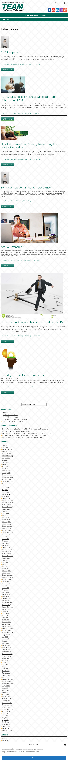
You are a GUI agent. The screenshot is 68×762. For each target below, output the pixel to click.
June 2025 (5, 462)
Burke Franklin (6, 435)
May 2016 (5, 692)
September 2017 (7, 658)
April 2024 (5, 492)
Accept (34, 758)
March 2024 (6, 494)
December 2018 (7, 626)
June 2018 (5, 639)
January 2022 (6, 547)
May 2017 (5, 666)
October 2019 (6, 605)
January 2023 (6, 524)
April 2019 (5, 618)
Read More (7, 70)
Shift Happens (9, 52)
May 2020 (5, 590)
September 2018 (7, 632)
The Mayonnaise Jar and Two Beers (22, 375)
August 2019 (6, 609)
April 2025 (5, 466)
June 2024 (5, 488)
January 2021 (6, 573)
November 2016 (7, 679)
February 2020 (6, 596)
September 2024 (7, 481)
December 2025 (7, 449)
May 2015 (5, 718)
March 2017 (5, 671)
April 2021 (5, 566)
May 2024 (5, 490)
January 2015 (6, 726)
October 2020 (6, 579)
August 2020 (6, 583)
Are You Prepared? (12, 246)
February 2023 (6, 522)
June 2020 (5, 588)
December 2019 (7, 600)
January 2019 (6, 624)
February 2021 (6, 571)
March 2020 (6, 594)
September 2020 (7, 581)
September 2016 (7, 684)
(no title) (5, 413)
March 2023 (6, 520)
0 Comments (36, 64)
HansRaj (4, 431)
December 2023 (7, 500)
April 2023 (5, 517)
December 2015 (7, 703)
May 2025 (5, 464)
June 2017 (5, 664)
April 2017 (5, 669)
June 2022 (5, 539)
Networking (28, 64)
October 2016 (6, 681)
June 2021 (5, 562)
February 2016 (6, 698)
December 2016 (7, 677)
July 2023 (5, 511)
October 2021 (6, 554)
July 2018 (5, 637)
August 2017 (6, 660)
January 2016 (6, 701)
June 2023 (5, 513)
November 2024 (7, 477)
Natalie (4, 437)
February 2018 (6, 647)
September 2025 (7, 456)
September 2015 (7, 709)
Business (13, 64)
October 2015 (6, 707)
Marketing (20, 64)
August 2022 (6, 534)
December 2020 (7, 575)
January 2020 (6, 598)
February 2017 (6, 673)
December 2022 (7, 526)
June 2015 (5, 715)
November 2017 (7, 654)
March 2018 (6, 645)
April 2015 (5, 720)
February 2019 (6, 622)
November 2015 (7, 705)
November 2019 (7, 603)
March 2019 (5, 620)
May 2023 (5, 515)
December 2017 (7, 652)
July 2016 (5, 688)
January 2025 (6, 473)
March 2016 (6, 696)
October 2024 (6, 479)
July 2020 (5, 586)
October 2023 (6, 505)
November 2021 (7, 551)
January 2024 (6, 498)
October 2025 (6, 454)
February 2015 (6, 724)
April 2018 (5, 643)
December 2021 (7, 549)
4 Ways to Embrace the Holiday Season (15, 421)
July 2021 (5, 560)
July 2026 (5, 445)
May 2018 (5, 641)
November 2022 (7, 528)
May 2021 (5, 564)
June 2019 (5, 613)
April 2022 (5, 543)
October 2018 (6, 630)
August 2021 (6, 558)
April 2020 (5, 592)
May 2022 (5, 541)
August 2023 (6, 509)
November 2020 (7, 577)
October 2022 (6, 530)
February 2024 (6, 496)
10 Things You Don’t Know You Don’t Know (26, 187)
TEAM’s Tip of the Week (10, 415)
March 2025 (6, 468)
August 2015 (6, 711)
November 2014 (7, 730)
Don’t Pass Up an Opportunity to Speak (15, 419)
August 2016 (6, 686)
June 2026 (5, 447)
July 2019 (5, 611)
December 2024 (7, 475)
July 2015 (5, 713)
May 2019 (5, 615)
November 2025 (7, 451)
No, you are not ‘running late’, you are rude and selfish (33, 322)
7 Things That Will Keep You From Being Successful (30, 435)
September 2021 (7, 556)
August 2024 (6, 483)
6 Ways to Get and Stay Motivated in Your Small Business (33, 433)
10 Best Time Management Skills (20, 431)
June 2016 (5, 690)
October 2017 (6, 656)
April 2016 (5, 694)
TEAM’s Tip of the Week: (10, 417)
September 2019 (7, 607)
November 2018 (7, 628)
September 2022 (7, 532)
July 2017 (5, 662)
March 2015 (5, 722)
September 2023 (7, 507)
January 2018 (6, 649)
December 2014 (7, 728)
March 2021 (5, 569)
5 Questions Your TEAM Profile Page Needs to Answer (31, 429)
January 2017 (6, 675)
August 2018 (6, 635)
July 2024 (5, 485)
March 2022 (6, 545)
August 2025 (6, 458)
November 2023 (7, 503)
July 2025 (5, 460)
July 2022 (5, 537)
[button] (65, 744)
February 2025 (6, 471)
